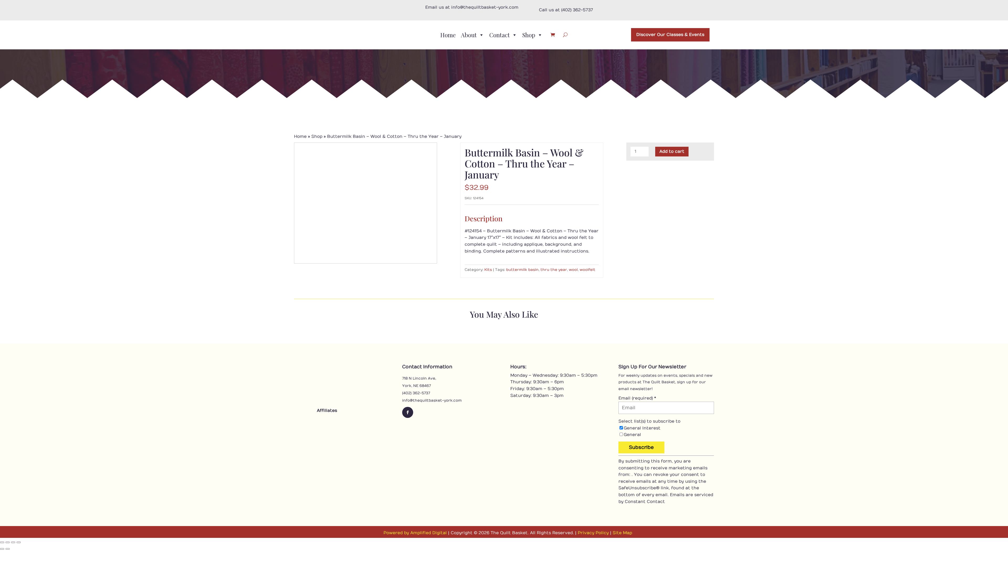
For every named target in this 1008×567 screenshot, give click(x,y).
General (632, 434)
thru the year (553, 269)
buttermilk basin (522, 269)
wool (573, 269)
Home (448, 35)
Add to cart (671, 151)
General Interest (642, 428)
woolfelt (587, 269)
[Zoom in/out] (2, 542)
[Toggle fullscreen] (8, 542)
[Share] (13, 542)
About (469, 35)
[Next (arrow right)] (8, 549)
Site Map (622, 533)
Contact (499, 35)
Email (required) (637, 398)
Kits (488, 269)
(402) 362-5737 (416, 393)
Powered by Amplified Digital (415, 533)
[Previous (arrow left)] (2, 549)
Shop (528, 35)
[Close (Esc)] (19, 542)
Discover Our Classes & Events (670, 34)
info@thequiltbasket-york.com (432, 400)
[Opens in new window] (312, 422)
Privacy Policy (593, 533)
